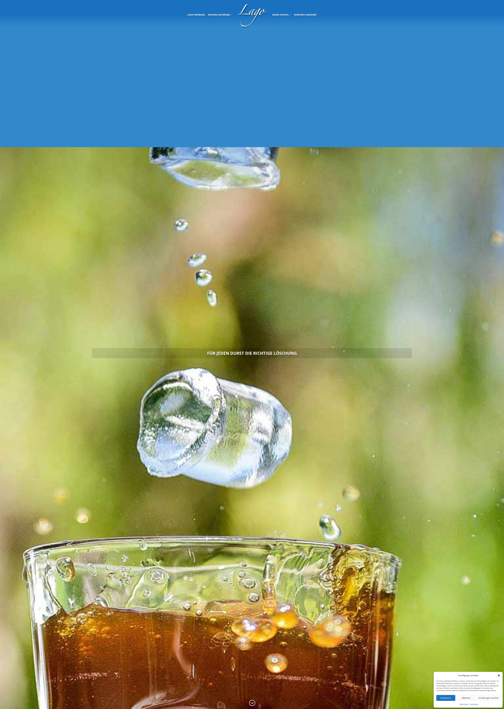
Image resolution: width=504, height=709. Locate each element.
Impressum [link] (474, 704)
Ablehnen (466, 698)
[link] (252, 14)
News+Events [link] (280, 14)
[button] (498, 675)
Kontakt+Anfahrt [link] (305, 14)
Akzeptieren (445, 698)
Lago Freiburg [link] (196, 14)
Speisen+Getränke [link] (219, 14)
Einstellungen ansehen (488, 698)
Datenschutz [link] (464, 704)
